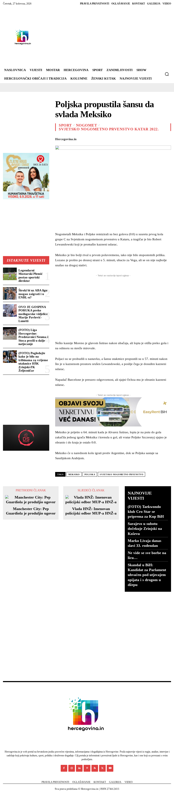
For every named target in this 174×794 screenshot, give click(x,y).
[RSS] (94, 768)
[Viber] (158, 138)
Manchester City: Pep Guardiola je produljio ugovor (31, 511)
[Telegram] (149, 138)
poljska (89, 474)
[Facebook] (80, 138)
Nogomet (86, 125)
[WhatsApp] (110, 138)
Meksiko (74, 474)
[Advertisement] (101, 37)
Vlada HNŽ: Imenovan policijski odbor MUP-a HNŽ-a (90, 511)
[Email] (129, 138)
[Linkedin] (119, 138)
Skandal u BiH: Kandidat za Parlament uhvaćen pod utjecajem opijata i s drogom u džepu (147, 575)
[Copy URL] (168, 138)
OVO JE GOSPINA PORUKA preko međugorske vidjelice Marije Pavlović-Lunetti (33, 314)
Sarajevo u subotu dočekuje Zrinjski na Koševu (145, 529)
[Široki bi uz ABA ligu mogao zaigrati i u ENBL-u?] (10, 293)
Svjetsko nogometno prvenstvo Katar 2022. (109, 129)
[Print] (139, 138)
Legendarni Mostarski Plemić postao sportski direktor (30, 276)
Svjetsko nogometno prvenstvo (121, 474)
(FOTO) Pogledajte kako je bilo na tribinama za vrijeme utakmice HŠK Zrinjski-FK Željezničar (33, 361)
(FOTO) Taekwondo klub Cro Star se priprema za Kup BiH (146, 512)
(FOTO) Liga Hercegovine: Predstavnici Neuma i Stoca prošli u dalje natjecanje (33, 337)
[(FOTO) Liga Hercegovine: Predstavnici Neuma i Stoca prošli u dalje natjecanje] (10, 333)
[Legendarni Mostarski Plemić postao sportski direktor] (10, 274)
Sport (65, 125)
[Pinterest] (100, 138)
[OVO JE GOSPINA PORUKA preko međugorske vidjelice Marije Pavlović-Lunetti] (10, 310)
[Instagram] (71, 768)
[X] (90, 138)
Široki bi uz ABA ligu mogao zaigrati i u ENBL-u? (32, 294)
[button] (167, 74)
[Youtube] (110, 768)
